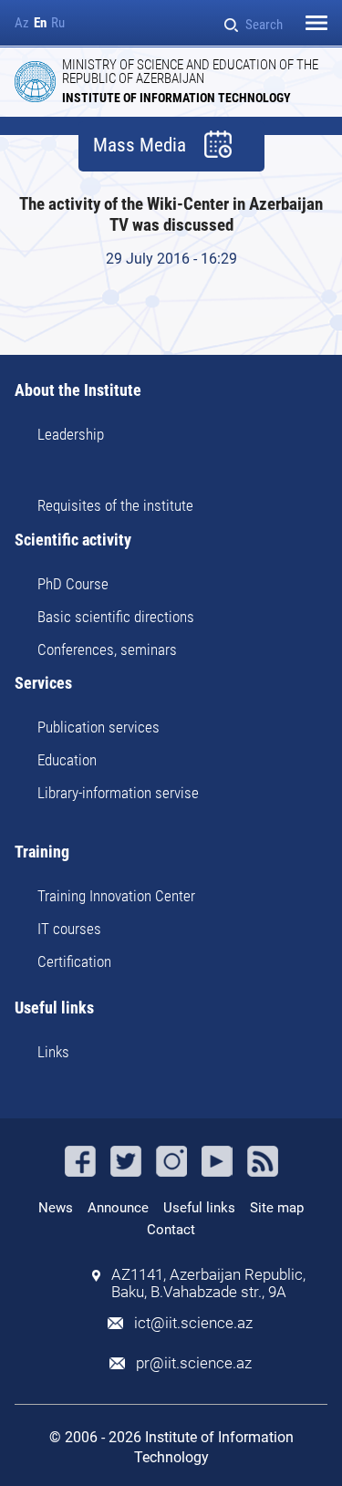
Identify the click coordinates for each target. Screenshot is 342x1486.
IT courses (69, 929)
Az (22, 23)
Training (42, 852)
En (40, 23)
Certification (74, 961)
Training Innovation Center (116, 896)
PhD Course (73, 584)
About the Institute (78, 391)
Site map (277, 1208)
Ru (58, 23)
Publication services (98, 727)
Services (43, 683)
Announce (118, 1208)
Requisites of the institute (115, 505)
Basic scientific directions (115, 617)
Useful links (54, 1008)
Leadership (70, 434)
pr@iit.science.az (194, 1363)
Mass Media (139, 145)
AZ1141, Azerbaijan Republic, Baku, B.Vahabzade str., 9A (208, 1283)
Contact (171, 1229)
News (55, 1208)
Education (67, 760)
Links (53, 1052)
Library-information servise (118, 793)
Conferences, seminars (107, 649)
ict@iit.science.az (193, 1323)
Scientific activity (73, 540)
